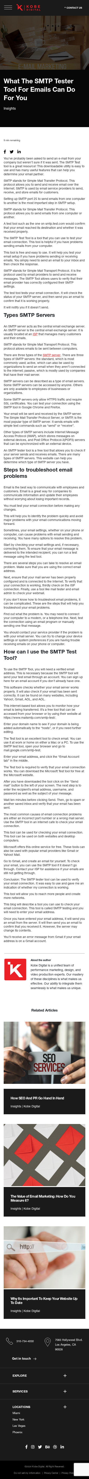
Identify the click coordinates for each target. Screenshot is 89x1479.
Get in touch (22, 1358)
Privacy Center (51, 1473)
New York (18, 1419)
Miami (16, 1413)
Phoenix (17, 1432)
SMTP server (51, 355)
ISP (35, 334)
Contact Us (74, 7)
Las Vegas (19, 1425)
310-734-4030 (25, 1341)
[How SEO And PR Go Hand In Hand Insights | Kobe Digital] (44, 1053)
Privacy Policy (68, 1473)
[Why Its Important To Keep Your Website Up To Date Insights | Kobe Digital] (44, 1257)
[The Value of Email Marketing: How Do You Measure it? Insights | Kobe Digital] (44, 1155)
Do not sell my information (27, 1473)
